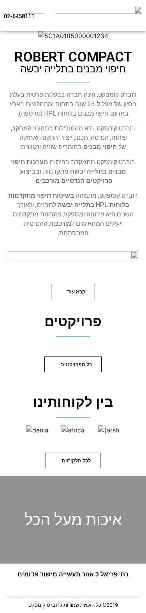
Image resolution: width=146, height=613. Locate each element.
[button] (49, 15)
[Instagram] (73, 589)
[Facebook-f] (93, 589)
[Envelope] (53, 589)
